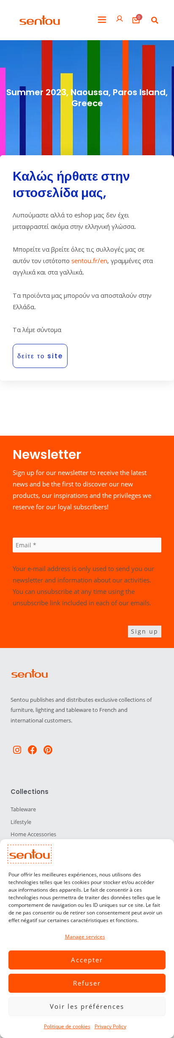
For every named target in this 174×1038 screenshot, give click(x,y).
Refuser (87, 983)
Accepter (87, 960)
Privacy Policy (110, 1026)
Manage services (85, 936)
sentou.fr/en (89, 260)
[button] (102, 20)
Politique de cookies (67, 1026)
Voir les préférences (87, 1006)
